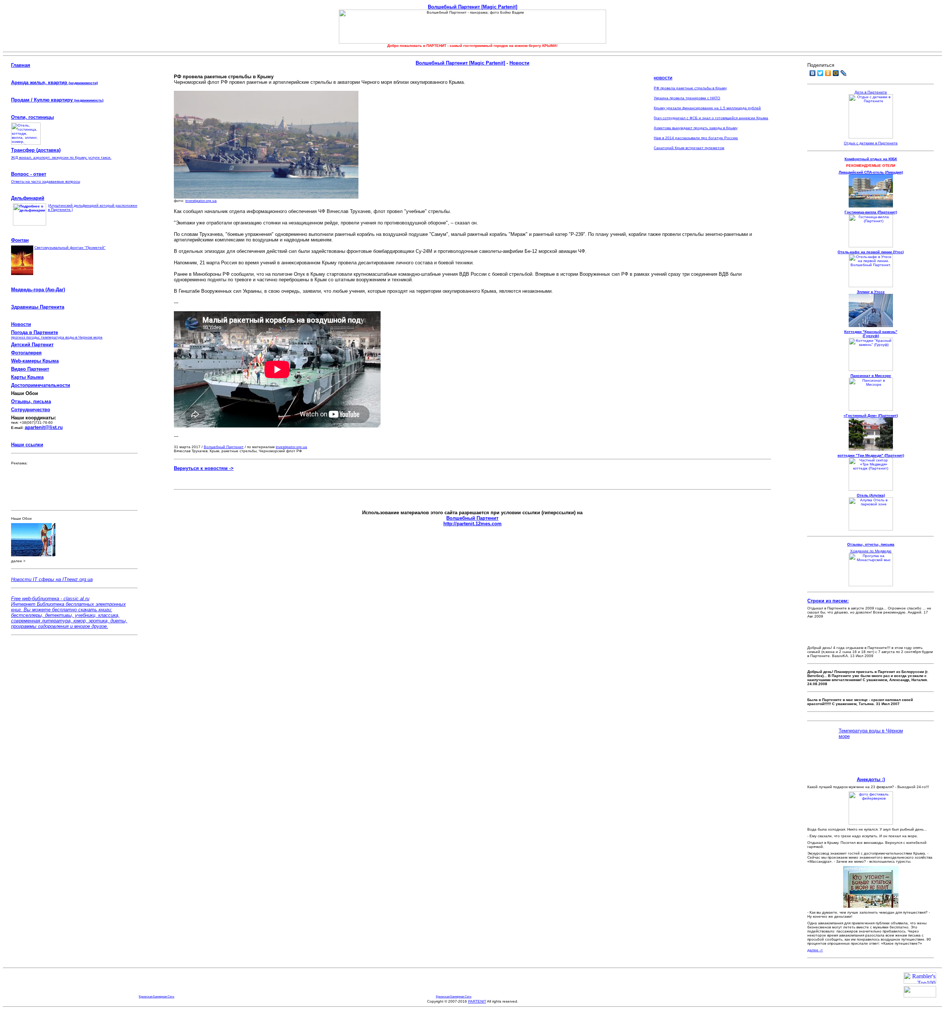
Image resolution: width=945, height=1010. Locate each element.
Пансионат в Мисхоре (870, 376)
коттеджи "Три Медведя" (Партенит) (871, 455)
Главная (20, 65)
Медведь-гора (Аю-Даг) (38, 289)
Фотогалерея (26, 352)
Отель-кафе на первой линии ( (871, 252)
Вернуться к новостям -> (204, 468)
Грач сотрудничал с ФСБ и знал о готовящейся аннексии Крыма (711, 118)
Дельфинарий (27, 198)
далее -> (815, 950)
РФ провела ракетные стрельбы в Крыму (690, 88)
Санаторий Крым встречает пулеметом (689, 148)
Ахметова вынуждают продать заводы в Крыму (696, 128)
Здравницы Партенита (37, 307)
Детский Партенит (32, 344)
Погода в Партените (34, 332)
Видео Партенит (30, 369)
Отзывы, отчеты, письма (870, 544)
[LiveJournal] (844, 73)
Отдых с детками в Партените (871, 143)
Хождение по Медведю (870, 551)
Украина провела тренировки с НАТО (687, 98)
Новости (21, 324)
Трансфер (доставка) (36, 150)
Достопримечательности (40, 385)
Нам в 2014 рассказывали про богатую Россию (696, 138)
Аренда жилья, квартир (54, 82)
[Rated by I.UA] (920, 995)
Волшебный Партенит (224, 447)
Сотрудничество (30, 409)
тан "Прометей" (91, 247)
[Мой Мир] (836, 73)
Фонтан (20, 240)
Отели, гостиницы (32, 117)
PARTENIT (477, 1001)
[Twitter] (820, 73)
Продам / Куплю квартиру (42, 100)
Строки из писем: (828, 601)
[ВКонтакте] (813, 73)
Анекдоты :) (871, 779)
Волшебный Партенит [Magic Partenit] (472, 7)
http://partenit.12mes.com (472, 523)
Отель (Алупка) (871, 495)
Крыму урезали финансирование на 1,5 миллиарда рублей (707, 108)
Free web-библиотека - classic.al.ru (50, 598)
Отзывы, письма (31, 401)
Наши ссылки (27, 444)
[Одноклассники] (828, 73)
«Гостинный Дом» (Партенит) (870, 415)
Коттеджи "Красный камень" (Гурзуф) (870, 334)
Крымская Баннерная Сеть (156, 996)
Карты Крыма (27, 377)
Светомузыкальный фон (55, 247)
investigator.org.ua (201, 201)
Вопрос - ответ (28, 174)
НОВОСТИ (663, 78)
